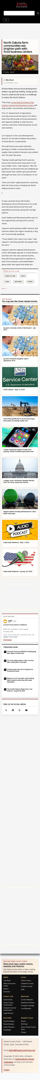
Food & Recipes (8, 1021)
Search (23, 1021)
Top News (7, 980)
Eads (22, 989)
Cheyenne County (27, 983)
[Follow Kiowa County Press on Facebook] (13, 710)
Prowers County (26, 986)
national (18, 281)
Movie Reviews (8, 1024)
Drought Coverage (27, 1005)
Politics (6, 989)
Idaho (30, 281)
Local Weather (26, 1008)
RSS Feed (24, 1024)
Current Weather (27, 1000)
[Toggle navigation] (6, 20)
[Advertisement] (20, 800)
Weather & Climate (27, 1003)
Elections (6, 992)
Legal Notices (8, 1013)
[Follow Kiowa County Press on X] (6, 710)
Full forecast (7, 640)
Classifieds (7, 1030)
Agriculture (10, 276)
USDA (7, 281)
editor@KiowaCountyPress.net (22, 1050)
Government (7, 1000)
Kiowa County (26, 980)
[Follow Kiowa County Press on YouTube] (26, 710)
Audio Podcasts (9, 1027)
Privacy (23, 1032)
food (23, 276)
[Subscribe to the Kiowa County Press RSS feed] (19, 710)
